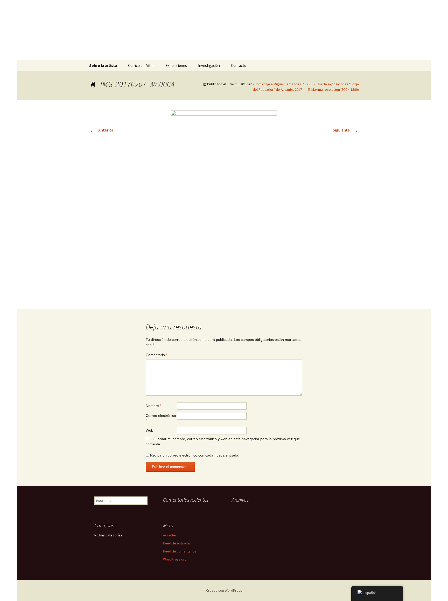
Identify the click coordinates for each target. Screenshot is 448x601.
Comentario (156, 355)
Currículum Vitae (141, 65)
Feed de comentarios (180, 551)
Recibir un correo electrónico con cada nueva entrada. (194, 455)
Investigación (209, 65)
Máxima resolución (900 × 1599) (335, 89)
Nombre (153, 406)
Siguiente (346, 130)
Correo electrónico (161, 418)
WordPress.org (175, 559)
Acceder (169, 535)
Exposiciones (176, 65)
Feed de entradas (177, 543)
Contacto (238, 65)
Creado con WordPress (224, 590)
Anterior (101, 130)
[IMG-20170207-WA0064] (224, 203)
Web (149, 430)
